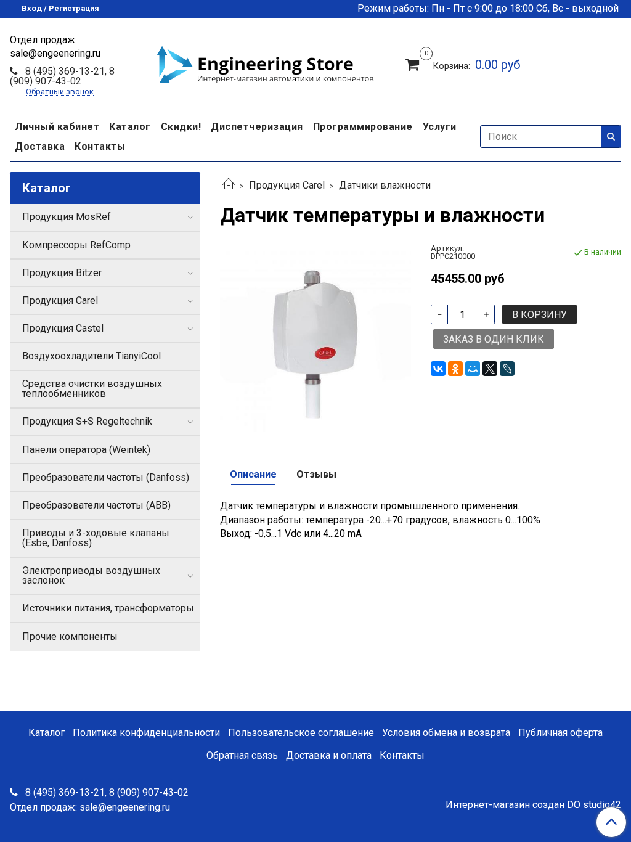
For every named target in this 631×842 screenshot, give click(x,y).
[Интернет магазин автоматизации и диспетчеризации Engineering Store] (265, 63)
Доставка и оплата (329, 755)
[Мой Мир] (472, 368)
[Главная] (228, 185)
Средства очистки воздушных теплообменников (92, 388)
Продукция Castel (63, 328)
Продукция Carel (287, 185)
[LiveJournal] (507, 368)
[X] (489, 368)
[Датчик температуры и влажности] (315, 339)
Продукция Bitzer (62, 273)
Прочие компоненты (70, 636)
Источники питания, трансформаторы (108, 608)
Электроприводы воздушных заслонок (91, 575)
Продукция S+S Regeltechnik (87, 421)
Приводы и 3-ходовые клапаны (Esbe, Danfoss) (95, 538)
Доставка (40, 146)
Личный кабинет (57, 127)
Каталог (130, 127)
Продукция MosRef (66, 217)
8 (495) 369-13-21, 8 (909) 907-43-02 (62, 76)
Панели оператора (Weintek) (86, 450)
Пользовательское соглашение (301, 732)
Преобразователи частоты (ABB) (96, 505)
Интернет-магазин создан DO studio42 (533, 805)
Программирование (363, 127)
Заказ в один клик (493, 339)
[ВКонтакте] (438, 368)
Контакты (100, 146)
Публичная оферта (560, 732)
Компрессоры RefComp (76, 245)
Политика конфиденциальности (146, 732)
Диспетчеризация (257, 127)
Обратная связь (242, 755)
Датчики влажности (385, 185)
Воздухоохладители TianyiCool (91, 356)
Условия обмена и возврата (446, 732)
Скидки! (181, 127)
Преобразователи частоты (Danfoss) (105, 477)
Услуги (440, 127)
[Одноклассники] (455, 368)
